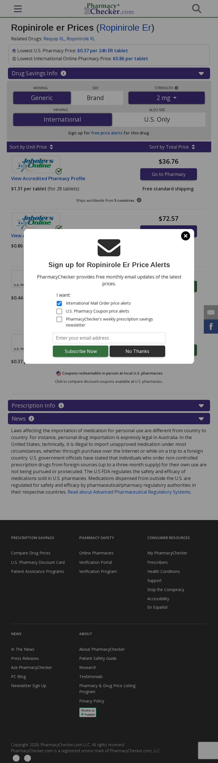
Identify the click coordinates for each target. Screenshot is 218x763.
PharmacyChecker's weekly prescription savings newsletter (109, 322)
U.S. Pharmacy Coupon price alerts (97, 311)
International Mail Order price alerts (98, 303)
